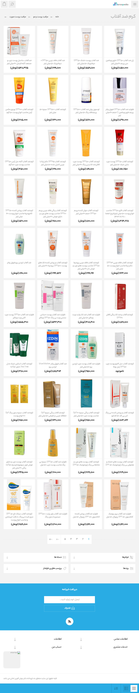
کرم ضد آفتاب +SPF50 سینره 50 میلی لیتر (53, 111)
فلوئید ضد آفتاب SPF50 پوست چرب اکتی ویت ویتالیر (19, 316)
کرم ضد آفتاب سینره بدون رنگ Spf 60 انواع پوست (19, 414)
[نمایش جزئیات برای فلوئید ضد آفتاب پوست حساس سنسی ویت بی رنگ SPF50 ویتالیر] (53, 296)
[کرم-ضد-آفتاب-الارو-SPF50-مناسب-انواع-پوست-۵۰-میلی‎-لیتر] (120, 191)
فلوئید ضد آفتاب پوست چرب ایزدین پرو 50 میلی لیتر (86, 365)
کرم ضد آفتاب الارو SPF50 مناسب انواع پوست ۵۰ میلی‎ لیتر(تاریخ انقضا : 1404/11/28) (119, 213)
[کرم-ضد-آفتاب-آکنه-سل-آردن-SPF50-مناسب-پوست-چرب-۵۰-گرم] (19, 142)
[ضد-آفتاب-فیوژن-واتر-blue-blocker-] (53, 345)
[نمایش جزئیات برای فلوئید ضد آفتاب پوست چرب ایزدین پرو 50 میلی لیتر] (86, 345)
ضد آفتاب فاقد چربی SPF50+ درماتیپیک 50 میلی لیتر (53, 62)
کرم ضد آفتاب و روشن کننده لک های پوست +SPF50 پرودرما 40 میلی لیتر (52, 264)
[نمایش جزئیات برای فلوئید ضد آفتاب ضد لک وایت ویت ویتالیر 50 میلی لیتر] (86, 296)
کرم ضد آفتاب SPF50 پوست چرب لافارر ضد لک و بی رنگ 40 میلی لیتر (86, 163)
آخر (50, 539)
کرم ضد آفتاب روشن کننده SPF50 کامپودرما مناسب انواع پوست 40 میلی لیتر (19, 213)
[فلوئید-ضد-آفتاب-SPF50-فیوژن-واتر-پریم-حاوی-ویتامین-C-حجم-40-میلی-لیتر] (120, 90)
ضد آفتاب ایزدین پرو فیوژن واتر (19, 262)
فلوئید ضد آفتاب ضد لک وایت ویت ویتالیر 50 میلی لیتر (86, 316)
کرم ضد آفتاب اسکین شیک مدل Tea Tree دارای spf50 (19, 365)
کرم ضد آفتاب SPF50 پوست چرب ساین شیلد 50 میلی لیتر (119, 163)
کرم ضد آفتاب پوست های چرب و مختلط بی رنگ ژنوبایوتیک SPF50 (86, 463)
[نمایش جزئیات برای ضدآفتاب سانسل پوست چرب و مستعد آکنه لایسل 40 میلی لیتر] (19, 41)
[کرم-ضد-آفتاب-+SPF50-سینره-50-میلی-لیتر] (53, 90)
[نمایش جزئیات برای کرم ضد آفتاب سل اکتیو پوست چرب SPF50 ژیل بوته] (120, 345)
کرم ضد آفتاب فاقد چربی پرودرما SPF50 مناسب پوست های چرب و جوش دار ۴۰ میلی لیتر (86, 265)
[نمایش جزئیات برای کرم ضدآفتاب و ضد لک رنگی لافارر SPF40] (120, 296)
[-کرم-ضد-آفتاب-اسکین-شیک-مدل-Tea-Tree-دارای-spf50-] (19, 345)
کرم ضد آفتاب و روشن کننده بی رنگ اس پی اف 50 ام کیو (119, 414)
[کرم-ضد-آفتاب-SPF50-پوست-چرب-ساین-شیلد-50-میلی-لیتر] (120, 142)
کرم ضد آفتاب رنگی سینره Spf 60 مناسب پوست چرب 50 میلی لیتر (86, 414)
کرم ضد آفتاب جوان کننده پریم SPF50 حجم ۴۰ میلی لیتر (86, 212)
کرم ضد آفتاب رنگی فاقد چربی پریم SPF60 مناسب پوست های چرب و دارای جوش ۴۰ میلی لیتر (53, 213)
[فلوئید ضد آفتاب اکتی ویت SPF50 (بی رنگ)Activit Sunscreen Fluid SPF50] (19, 296)
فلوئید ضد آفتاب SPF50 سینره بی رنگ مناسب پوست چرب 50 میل (52, 463)
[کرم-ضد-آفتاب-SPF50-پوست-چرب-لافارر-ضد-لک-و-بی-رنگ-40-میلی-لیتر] (86, 142)
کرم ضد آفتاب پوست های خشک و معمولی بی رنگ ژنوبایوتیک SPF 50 (119, 463)
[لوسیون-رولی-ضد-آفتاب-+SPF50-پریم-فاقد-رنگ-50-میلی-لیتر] (86, 90)
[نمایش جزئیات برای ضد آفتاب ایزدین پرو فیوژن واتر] (19, 243)
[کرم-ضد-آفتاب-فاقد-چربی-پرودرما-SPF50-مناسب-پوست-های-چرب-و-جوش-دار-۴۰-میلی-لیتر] (86, 243)
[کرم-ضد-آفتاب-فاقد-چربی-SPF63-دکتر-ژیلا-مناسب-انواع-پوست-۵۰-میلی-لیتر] (120, 243)
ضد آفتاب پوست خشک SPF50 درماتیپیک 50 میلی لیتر (86, 62)
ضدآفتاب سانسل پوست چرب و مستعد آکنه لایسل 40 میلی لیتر (19, 62)
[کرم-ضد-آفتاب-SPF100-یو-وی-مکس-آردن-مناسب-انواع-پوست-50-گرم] (19, 90)
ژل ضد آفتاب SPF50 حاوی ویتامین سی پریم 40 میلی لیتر (120, 62)
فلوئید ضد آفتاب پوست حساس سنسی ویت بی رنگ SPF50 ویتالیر (52, 316)
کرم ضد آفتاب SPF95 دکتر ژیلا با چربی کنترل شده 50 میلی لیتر (53, 163)
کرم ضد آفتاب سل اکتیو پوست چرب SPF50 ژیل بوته (120, 365)
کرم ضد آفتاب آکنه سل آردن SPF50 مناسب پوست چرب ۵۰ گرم (19, 163)
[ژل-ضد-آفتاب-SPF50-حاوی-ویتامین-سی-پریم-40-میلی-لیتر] (120, 41)
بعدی (57, 539)
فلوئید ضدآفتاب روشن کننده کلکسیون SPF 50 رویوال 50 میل (86, 515)
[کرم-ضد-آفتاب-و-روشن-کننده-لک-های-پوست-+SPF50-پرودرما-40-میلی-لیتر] (53, 243)
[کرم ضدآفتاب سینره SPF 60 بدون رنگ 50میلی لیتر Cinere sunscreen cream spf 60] (19, 394)
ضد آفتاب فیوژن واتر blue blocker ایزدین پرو (53, 365)
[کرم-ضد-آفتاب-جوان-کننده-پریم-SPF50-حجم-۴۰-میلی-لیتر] (86, 191)
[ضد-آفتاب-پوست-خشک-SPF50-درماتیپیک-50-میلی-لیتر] (86, 41)
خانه (57, 17)
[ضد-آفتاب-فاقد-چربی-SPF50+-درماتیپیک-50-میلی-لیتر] (53, 41)
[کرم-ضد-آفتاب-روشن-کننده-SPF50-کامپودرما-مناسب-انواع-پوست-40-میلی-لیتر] (19, 191)
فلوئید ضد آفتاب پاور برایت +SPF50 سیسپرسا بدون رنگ (52, 515)
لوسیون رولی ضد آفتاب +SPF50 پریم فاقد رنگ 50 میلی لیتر (86, 111)
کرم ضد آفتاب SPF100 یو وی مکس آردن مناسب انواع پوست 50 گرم (19, 111)
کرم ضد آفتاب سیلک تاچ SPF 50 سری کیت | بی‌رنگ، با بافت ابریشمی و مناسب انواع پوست (19, 517)
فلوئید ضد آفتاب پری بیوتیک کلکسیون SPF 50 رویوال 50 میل (119, 515)
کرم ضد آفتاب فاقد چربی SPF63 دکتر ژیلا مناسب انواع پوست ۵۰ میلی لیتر (120, 265)
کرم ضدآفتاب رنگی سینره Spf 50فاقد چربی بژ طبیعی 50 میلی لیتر (53, 414)
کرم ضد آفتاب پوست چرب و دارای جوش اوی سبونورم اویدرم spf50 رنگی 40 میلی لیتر (19, 465)
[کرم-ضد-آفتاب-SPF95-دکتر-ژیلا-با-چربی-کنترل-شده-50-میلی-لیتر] (53, 142)
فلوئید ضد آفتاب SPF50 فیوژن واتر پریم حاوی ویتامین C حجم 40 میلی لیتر (120, 112)
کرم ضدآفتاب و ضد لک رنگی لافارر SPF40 (119, 316)
